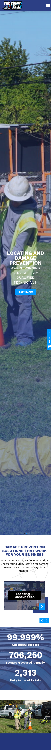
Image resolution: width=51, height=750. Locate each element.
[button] (24, 533)
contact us (49, 338)
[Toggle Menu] (48, 5)
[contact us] (49, 346)
